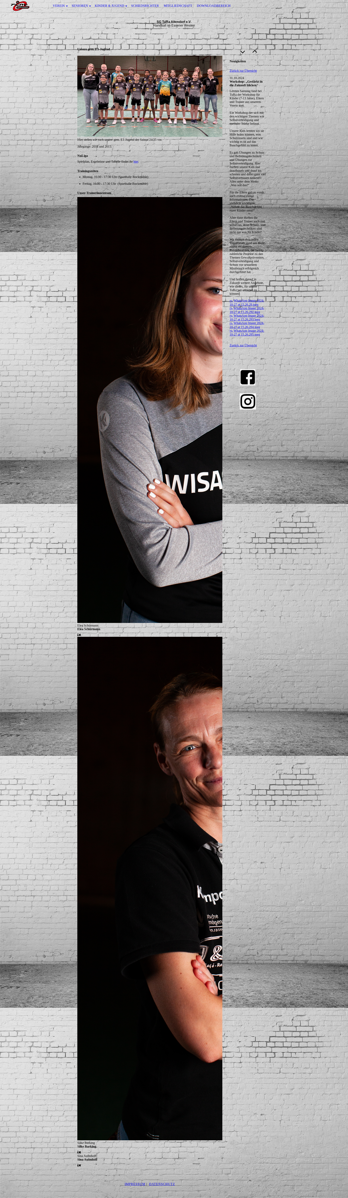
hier (136, 161)
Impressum (135, 1184)
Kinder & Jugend (109, 5)
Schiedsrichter (145, 5)
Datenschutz (162, 1184)
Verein (59, 5)
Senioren (80, 5)
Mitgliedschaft (178, 5)
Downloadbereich (214, 5)
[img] (20, 6)
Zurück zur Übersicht (243, 70)
